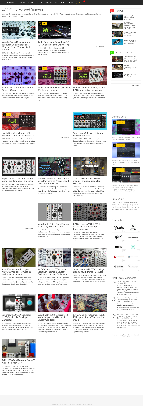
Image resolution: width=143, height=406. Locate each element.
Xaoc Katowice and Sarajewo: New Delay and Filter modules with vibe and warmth (16, 272)
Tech (62, 2)
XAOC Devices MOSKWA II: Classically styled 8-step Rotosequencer (87, 226)
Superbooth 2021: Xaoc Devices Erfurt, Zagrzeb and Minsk (53, 225)
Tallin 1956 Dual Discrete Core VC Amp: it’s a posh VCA (18, 361)
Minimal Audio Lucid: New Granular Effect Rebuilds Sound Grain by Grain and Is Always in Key (125, 154)
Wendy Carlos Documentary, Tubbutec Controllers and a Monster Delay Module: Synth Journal (16, 46)
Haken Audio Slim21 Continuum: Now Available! (128, 282)
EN (112, 2)
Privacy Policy (122, 335)
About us (114, 335)
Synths (31, 2)
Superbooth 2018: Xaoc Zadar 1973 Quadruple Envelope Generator (16, 317)
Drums (48, 2)
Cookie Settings (126, 337)
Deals (80, 2)
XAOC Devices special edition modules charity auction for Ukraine (87, 181)
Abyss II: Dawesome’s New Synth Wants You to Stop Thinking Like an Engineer (126, 130)
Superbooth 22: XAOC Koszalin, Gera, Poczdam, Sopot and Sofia (17, 179)
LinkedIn (118, 2)
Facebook (126, 2)
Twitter (130, 2)
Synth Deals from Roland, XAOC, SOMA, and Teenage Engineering (53, 43)
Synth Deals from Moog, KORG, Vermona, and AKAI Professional (18, 134)
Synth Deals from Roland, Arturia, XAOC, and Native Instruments (89, 88)
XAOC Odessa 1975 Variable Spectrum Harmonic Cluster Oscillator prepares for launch (52, 272)
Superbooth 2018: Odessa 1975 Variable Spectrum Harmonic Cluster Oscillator (53, 317)
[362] (133, 247)
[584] (118, 237)
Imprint (130, 335)
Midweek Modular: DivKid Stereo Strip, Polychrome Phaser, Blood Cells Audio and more (54, 181)
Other (70, 2)
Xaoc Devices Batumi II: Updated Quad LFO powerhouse (18, 88)
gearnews (10, 2)
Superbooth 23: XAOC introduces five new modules (89, 134)
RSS (135, 2)
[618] (133, 227)
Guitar (22, 2)
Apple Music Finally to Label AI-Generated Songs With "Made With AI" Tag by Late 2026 (127, 299)
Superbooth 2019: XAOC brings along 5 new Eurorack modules (88, 270)
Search (140, 2)
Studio (40, 2)
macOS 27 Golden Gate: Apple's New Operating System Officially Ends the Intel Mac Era (128, 316)
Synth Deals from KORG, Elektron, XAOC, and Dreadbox (54, 88)
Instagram (122, 2)
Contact (136, 335)
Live (55, 2)
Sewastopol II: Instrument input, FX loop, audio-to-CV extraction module (89, 317)
